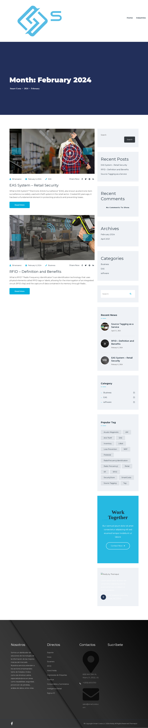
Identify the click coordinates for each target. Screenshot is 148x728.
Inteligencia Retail (54, 689)
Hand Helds (52, 671)
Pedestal (107, 455)
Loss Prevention (110, 449)
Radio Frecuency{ (111, 466)
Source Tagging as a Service (114, 174)
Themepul (133, 723)
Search (103, 135)
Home (130, 18)
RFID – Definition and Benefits (35, 271)
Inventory (108, 444)
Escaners (50, 662)
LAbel (120, 444)
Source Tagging (110, 483)
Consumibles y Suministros (58, 684)
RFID (115, 472)
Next (87, 151)
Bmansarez (17, 179)
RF (105, 472)
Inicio (49, 657)
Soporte (50, 653)
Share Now (74, 179)
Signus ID (51, 693)
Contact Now (117, 546)
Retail (127, 466)
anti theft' (108, 438)
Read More (20, 205)
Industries (141, 18)
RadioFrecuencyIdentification (116, 460)
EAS (49, 179)
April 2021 (105, 239)
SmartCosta (126, 477)
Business (51, 265)
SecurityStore (109, 477)
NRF (125, 449)
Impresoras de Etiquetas (57, 675)
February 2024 (108, 234)
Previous (16, 151)
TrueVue (50, 680)
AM (126, 432)
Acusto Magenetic (111, 432)
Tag (124, 483)
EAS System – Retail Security (34, 185)
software (105, 273)
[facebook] (12, 723)
